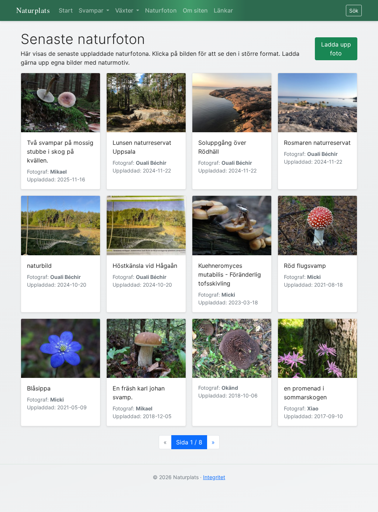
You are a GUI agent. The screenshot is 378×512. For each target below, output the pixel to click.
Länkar (223, 10)
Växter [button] (125, 10)
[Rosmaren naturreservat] (317, 103)
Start (66, 10)
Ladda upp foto (336, 49)
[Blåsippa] (60, 348)
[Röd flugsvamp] (317, 225)
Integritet (214, 477)
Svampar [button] (92, 10)
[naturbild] (60, 225)
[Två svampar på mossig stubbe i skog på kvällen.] (60, 103)
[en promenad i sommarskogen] (317, 348)
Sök (353, 10)
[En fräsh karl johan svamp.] (146, 348)
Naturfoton (161, 10)
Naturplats (33, 10)
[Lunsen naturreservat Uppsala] (146, 103)
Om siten (195, 10)
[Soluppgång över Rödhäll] (231, 103)
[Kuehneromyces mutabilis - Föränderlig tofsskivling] (231, 225)
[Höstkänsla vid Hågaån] (146, 225)
